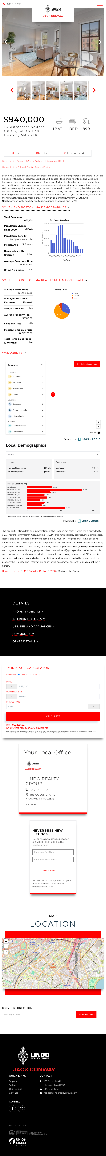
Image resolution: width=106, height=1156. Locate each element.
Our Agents (31, 805)
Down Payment (14, 692)
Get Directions (86, 1014)
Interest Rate (13, 702)
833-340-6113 (14, 4)
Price (9, 682)
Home (5, 571)
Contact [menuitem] (13, 1093)
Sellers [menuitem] (12, 1085)
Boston (43, 571)
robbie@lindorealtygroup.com (60, 1093)
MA (24, 571)
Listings (16, 571)
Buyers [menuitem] (13, 1081)
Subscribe (49, 870)
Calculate (53, 716)
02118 (53, 571)
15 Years (37, 675)
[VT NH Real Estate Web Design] (17, 1142)
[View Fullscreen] (6, 952)
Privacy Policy (17, 1125)
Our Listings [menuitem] (15, 1089)
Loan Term (11, 675)
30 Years (24, 675)
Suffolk (33, 571)
